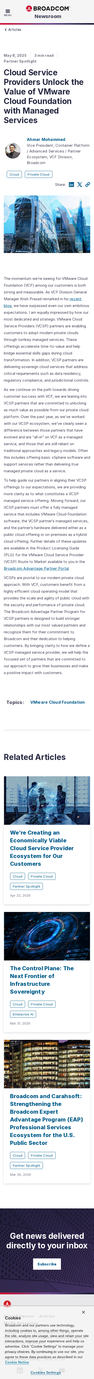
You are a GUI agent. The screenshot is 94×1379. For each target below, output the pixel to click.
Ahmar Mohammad (46, 139)
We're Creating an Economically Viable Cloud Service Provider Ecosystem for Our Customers (42, 848)
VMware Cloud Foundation (57, 702)
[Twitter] (79, 184)
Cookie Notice (17, 1362)
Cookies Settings (46, 1372)
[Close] (83, 1312)
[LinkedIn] (71, 184)
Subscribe (46, 1264)
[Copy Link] (87, 184)
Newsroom (48, 16)
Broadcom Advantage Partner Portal (36, 568)
